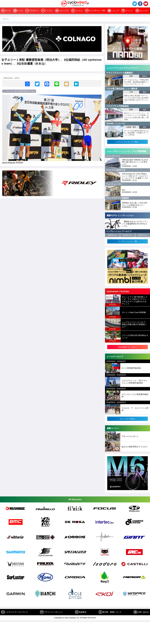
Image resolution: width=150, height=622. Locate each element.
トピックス (64, 11)
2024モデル (142, 235)
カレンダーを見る (127, 419)
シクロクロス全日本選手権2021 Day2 (19, 91)
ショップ (115, 11)
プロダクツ (34, 11)
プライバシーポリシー (53, 612)
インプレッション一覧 (127, 241)
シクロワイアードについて (16, 612)
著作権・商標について (111, 612)
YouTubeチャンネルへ (127, 347)
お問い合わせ (143, 612)
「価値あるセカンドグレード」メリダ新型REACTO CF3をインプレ (135, 223)
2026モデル (112, 235)
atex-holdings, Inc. (72, 618)
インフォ (79, 11)
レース (20, 11)
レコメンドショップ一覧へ (127, 142)
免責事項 (82, 612)
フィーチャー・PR (97, 11)
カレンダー (144, 11)
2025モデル (127, 235)
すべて (8, 11)
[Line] (57, 83)
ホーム (6, 19)
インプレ (49, 11)
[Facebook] (47, 83)
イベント (129, 11)
